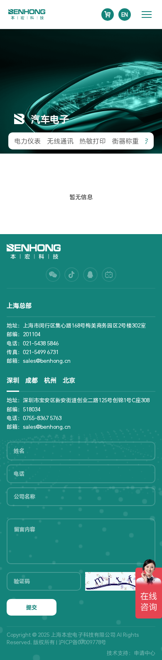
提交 (31, 607)
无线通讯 (60, 141)
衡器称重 (125, 141)
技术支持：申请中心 (131, 653)
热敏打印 (92, 141)
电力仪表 (27, 141)
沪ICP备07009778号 (82, 642)
